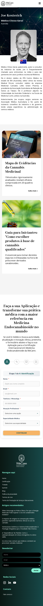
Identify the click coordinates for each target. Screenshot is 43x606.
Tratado (5, 485)
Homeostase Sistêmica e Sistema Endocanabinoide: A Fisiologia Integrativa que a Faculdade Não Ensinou (20, 528)
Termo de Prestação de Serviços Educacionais (17, 500)
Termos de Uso (7, 497)
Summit (4, 488)
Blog (3, 491)
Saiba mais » (33, 191)
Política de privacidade (9, 494)
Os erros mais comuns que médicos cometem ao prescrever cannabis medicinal (19, 542)
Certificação (6, 481)
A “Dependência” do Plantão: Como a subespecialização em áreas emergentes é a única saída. (19, 535)
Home (4, 478)
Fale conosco (7, 594)
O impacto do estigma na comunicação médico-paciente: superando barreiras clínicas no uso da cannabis (18, 521)
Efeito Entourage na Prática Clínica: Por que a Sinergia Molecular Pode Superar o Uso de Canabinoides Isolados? (20, 513)
